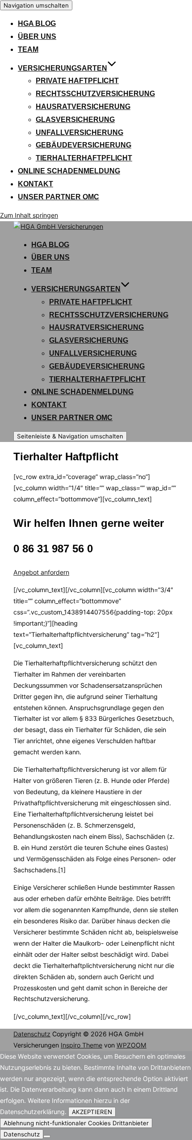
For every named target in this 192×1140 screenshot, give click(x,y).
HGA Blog (37, 23)
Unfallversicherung (79, 132)
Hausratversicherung (83, 106)
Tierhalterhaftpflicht (84, 158)
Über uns (37, 36)
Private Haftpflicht (77, 80)
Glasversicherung (75, 119)
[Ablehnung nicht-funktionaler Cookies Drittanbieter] (46, 1136)
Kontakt (35, 184)
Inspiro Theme (81, 1045)
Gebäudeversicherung (83, 145)
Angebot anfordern (41, 572)
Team (28, 49)
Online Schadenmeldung (69, 171)
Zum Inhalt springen (29, 215)
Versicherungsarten (62, 68)
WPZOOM (131, 1045)
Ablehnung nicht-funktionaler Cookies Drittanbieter (76, 1123)
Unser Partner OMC (58, 197)
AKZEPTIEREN (92, 1111)
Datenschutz (31, 1034)
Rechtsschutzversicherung (95, 93)
